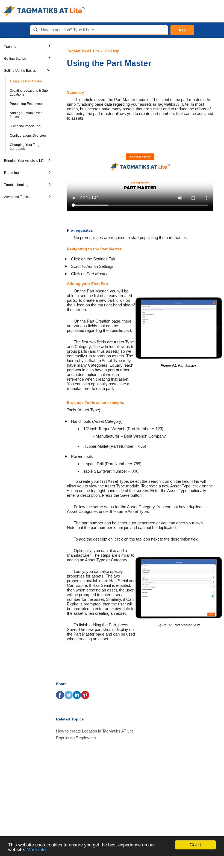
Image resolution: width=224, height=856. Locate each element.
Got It (195, 845)
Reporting (11, 173)
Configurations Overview (28, 135)
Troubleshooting (16, 185)
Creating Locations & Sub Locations (29, 92)
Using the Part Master (26, 81)
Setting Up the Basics (20, 71)
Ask (182, 30)
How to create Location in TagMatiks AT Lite (95, 731)
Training (10, 46)
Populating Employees (26, 104)
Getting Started (15, 59)
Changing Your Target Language (26, 147)
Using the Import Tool (25, 126)
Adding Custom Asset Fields (26, 115)
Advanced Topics (17, 197)
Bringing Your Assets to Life (24, 161)
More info (36, 849)
